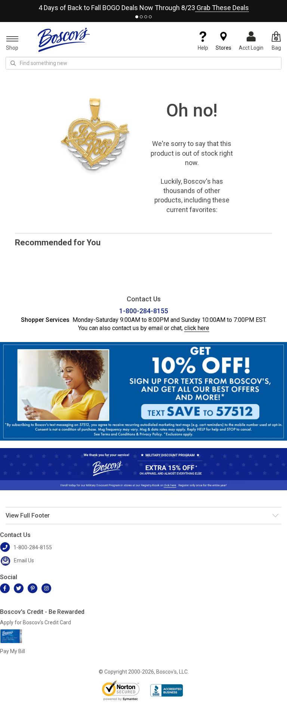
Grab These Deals (222, 8)
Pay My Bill (12, 651)
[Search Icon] (13, 63)
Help (203, 48)
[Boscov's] (64, 40)
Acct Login (251, 48)
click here (196, 328)
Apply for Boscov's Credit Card (35, 622)
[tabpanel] (143, 6)
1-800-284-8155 (143, 311)
